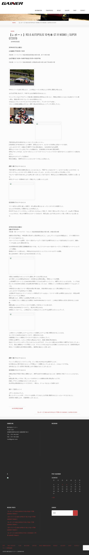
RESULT (55, 545)
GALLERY (62, 545)
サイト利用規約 (7, 548)
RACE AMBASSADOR (45, 545)
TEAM (19, 545)
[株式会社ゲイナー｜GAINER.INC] (12, 3)
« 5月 (53, 497)
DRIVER (34, 545)
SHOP (69, 545)
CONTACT (76, 545)
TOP (4, 545)
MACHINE (26, 545)
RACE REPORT (11, 545)
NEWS (14, 22)
